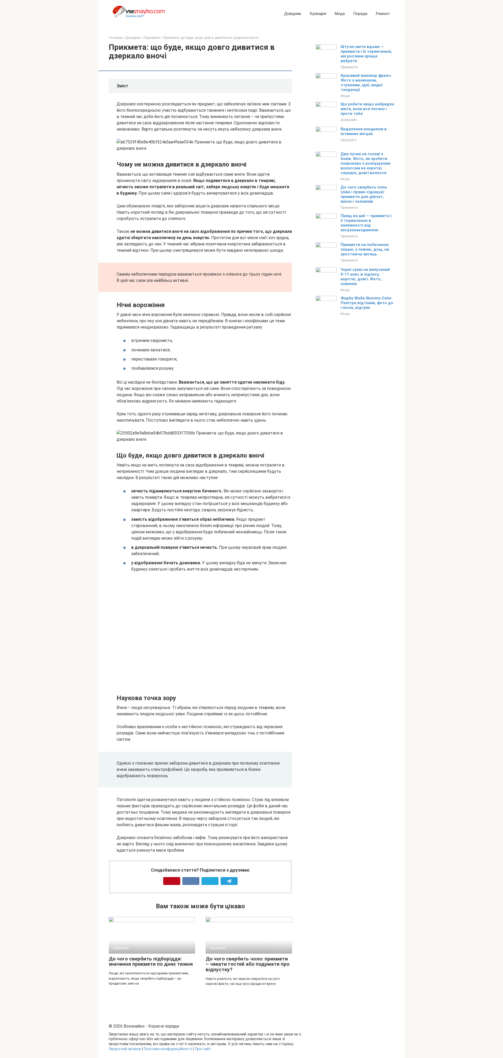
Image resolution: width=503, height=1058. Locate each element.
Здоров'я (348, 140)
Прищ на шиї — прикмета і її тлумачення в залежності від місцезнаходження (366, 222)
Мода (340, 13)
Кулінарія (318, 13)
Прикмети (349, 67)
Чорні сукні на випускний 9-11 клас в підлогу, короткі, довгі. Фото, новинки (365, 276)
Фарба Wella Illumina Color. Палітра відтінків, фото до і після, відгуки (367, 303)
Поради (360, 13)
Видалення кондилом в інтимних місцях (364, 131)
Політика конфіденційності (168, 1049)
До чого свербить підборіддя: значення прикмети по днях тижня (151, 961)
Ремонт (383, 13)
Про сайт (203, 1049)
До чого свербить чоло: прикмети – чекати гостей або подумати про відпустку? (247, 964)
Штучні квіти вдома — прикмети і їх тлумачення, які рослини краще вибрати (366, 53)
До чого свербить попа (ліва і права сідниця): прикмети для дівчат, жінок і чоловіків (364, 194)
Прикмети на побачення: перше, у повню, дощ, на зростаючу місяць (365, 249)
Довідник (292, 13)
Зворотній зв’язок (125, 1049)
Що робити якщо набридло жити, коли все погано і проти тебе (367, 109)
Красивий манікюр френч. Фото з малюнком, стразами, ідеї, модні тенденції (366, 82)
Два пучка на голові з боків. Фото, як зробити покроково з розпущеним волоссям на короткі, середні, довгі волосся (365, 163)
